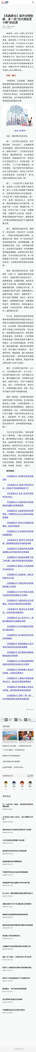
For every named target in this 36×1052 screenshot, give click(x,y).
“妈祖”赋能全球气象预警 (11, 761)
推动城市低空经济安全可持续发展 (14, 851)
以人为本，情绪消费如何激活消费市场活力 (17, 893)
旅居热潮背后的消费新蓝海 (12, 861)
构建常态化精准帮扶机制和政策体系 (15, 914)
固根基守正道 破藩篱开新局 (12, 746)
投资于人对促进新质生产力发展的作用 (16, 978)
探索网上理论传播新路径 (11, 756)
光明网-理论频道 (10, 26)
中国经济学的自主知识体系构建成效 (15, 872)
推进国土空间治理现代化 (11, 936)
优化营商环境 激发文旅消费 (12, 999)
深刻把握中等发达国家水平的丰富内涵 (16, 883)
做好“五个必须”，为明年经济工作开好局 (16, 957)
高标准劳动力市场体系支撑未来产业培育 (16, 829)
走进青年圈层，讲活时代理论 (12, 767)
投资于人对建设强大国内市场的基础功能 (16, 967)
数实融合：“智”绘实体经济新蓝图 (14, 989)
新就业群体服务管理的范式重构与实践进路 (17, 925)
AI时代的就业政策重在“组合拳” (13, 840)
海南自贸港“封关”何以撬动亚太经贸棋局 (16, 904)
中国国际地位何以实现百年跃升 (13, 1010)
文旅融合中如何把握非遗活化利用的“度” (16, 946)
